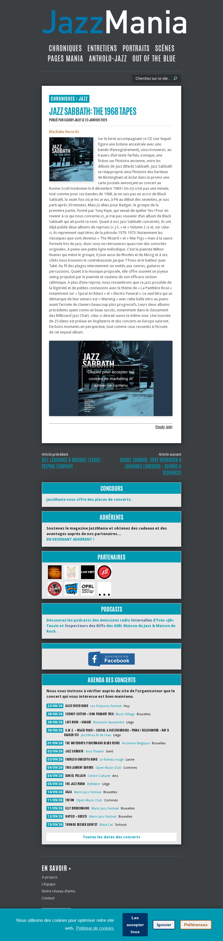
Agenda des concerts (112, 680)
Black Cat (106, 825)
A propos (49, 877)
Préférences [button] (196, 924)
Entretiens (102, 48)
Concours (111, 488)
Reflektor (93, 784)
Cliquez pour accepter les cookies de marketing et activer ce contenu (110, 378)
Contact (48, 898)
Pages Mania (65, 58)
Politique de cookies (95, 928)
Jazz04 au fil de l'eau (96, 735)
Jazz (83, 98)
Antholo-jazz (108, 58)
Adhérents (111, 517)
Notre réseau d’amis (58, 891)
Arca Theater (95, 751)
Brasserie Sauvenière (108, 722)
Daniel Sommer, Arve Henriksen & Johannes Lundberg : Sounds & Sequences (150, 466)
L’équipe (48, 884)
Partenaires (111, 557)
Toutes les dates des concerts (111, 837)
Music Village (125, 714)
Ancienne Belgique (136, 743)
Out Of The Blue (154, 58)
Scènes (165, 48)
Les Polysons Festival (106, 706)
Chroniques (65, 48)
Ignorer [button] (164, 924)
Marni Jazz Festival (87, 792)
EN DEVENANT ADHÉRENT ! (70, 539)
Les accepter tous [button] (135, 924)
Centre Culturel (99, 776)
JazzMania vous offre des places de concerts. (89, 499)
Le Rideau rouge (112, 759)
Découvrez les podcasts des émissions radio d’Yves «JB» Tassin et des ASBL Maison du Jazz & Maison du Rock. (110, 625)
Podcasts (111, 609)
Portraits (136, 48)
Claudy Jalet (72, 119)
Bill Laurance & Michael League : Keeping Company (72, 463)
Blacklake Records (64, 131)
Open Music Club (108, 768)
